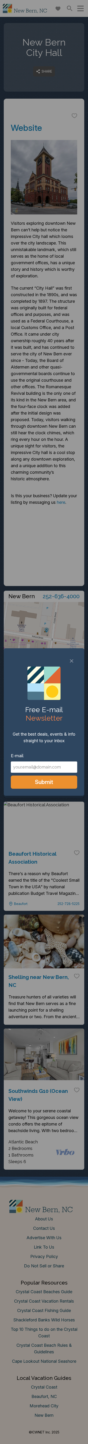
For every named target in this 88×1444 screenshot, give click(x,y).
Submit (44, 782)
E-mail (17, 755)
